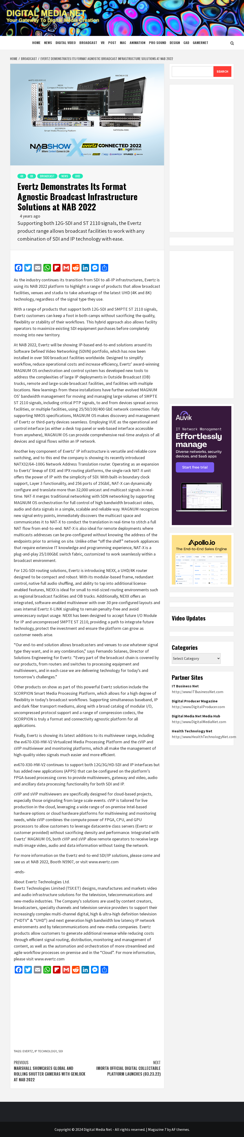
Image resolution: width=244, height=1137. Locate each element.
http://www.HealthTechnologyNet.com (204, 736)
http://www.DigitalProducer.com (198, 706)
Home (36, 42)
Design (175, 42)
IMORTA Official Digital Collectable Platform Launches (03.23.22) (128, 1068)
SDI (60, 1051)
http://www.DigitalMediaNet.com (199, 721)
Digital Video (66, 42)
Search (222, 71)
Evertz (28, 1051)
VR (103, 42)
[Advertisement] (87, 1011)
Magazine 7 (157, 1129)
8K (31, 176)
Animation (137, 42)
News (48, 42)
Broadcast (88, 42)
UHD (77, 176)
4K (21, 176)
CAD (186, 42)
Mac (123, 42)
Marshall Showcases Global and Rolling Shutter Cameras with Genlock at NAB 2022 (49, 1071)
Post (112, 42)
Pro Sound (157, 42)
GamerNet (200, 42)
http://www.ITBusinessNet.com (197, 691)
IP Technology (46, 1051)
